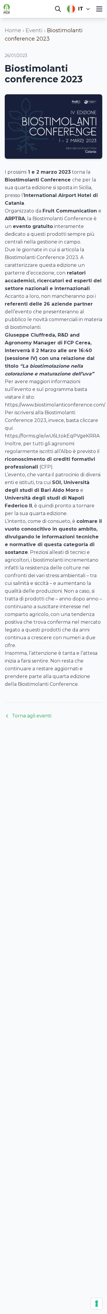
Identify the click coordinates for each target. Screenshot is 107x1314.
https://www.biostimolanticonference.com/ (55, 405)
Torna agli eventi (31, 716)
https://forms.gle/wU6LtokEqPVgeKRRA (52, 436)
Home (13, 30)
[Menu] (99, 9)
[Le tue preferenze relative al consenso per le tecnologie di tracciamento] (96, 1303)
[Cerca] (58, 9)
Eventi (34, 30)
